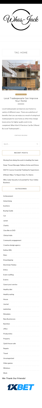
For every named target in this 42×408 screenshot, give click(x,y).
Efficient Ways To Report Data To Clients (18, 175)
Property (6, 339)
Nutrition (6, 324)
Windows (6, 368)
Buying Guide (8, 211)
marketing (7, 309)
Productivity (7, 334)
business (6, 206)
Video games (8, 363)
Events (5, 280)
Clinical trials (7, 235)
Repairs (6, 348)
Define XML (7, 250)
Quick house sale (9, 343)
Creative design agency (11, 245)
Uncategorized (21, 94)
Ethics (5, 270)
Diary (5, 255)
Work (5, 373)
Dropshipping (8, 260)
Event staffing (8, 275)
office (5, 329)
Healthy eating (8, 294)
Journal (6, 304)
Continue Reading (21, 135)
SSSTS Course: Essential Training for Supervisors (21, 170)
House (5, 299)
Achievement (8, 196)
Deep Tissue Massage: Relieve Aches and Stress (21, 165)
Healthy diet (7, 289)
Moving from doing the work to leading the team (20, 160)
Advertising (7, 201)
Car (4, 216)
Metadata (6, 314)
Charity (6, 225)
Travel (5, 353)
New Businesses (9, 319)
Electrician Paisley (9, 265)
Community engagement (12, 240)
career (5, 221)
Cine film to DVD (9, 230)
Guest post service (10, 284)
